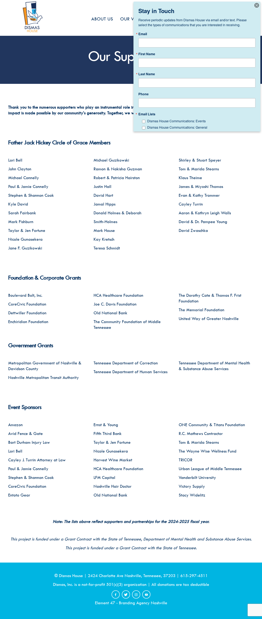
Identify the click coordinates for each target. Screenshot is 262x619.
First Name (146, 54)
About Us (102, 19)
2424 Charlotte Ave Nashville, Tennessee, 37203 (131, 575)
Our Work (132, 19)
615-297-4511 (194, 575)
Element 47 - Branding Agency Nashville (131, 602)
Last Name (146, 74)
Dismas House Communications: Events (176, 121)
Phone (143, 94)
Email (142, 34)
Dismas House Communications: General (177, 127)
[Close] (256, 5)
